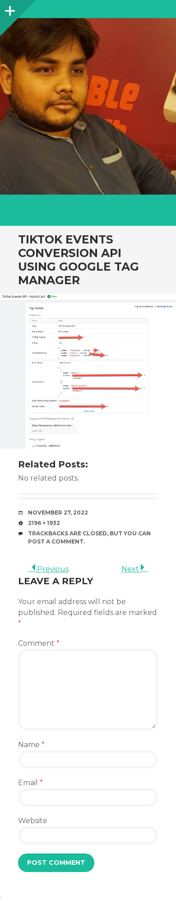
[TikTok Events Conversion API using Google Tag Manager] (88, 371)
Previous (52, 569)
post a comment (55, 541)
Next (131, 569)
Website (32, 820)
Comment (39, 643)
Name (31, 744)
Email (30, 782)
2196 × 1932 (44, 523)
